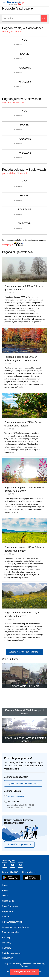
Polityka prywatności (11, 953)
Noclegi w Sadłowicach (24, 971)
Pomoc (5, 890)
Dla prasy (6, 943)
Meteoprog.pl (7, 245)
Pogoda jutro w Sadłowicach (21, 99)
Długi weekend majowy (12, 964)
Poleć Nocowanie (10, 906)
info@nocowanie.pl (16, 796)
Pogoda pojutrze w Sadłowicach (24, 169)
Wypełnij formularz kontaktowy (21, 783)
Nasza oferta (8, 901)
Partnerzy (6, 948)
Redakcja (6, 937)
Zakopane (24, 966)
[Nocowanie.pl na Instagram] (20, 865)
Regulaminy (7, 958)
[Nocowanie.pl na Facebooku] (4, 865)
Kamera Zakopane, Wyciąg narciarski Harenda (24, 739)
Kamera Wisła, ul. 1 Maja (24, 686)
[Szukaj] (44, 18)
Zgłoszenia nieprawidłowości (15, 927)
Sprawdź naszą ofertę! (17, 844)
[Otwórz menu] (4, 3)
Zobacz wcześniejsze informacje (24, 652)
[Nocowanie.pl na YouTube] (12, 865)
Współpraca (7, 911)
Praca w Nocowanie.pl (12, 922)
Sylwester (25, 964)
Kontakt (5, 885)
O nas (5, 896)
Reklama (6, 916)
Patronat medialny (10, 932)
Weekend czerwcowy (36, 964)
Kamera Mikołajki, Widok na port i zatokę (24, 712)
